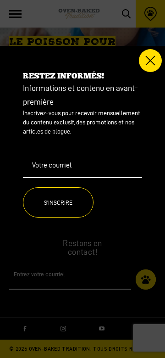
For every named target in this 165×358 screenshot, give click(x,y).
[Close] (150, 60)
